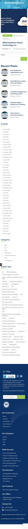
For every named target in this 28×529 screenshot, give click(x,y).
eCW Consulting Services (9, 463)
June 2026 (6, 134)
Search (3, 55)
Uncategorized (8, 260)
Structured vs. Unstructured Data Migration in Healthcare (18, 114)
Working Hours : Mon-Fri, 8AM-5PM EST (13, 519)
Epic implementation (7, 302)
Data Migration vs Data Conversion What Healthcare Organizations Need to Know (18, 82)
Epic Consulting (6, 297)
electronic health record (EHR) (9, 289)
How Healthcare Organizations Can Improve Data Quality (17, 71)
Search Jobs (6, 426)
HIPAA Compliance (20, 342)
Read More (5, 49)
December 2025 (7, 149)
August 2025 (6, 160)
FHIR (5, 250)
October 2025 (7, 155)
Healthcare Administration (8, 321)
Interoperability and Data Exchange (11, 347)
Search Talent (6, 424)
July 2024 (5, 193)
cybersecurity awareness (16, 281)
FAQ (4, 442)
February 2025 (7, 175)
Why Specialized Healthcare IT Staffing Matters (17, 103)
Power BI (13, 349)
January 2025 (6, 177)
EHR (13, 286)
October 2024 (7, 185)
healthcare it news (18, 336)
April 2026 (6, 139)
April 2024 (6, 200)
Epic (5, 248)
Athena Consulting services (10, 455)
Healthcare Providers (10, 255)
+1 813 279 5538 (8, 507)
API (3, 272)
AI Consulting (6, 481)
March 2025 (6, 172)
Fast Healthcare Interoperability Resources (12, 305)
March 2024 (6, 203)
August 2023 (6, 221)
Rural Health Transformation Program (11, 355)
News (5, 258)
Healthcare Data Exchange (8, 326)
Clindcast (4, 281)
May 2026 (5, 137)
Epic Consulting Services (9, 453)
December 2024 (7, 180)
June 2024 (6, 195)
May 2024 (5, 198)
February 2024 (7, 205)
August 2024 (6, 190)
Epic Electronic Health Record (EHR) (11, 299)
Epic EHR (15, 297)
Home (9, 7)
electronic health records (8, 291)
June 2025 (6, 165)
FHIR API (4, 318)
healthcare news (6, 339)
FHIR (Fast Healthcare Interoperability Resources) (11, 315)
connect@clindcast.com (11, 510)
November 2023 (7, 213)
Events (4, 439)
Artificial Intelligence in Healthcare (10, 274)
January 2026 (6, 147)
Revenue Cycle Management (9, 352)
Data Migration (15, 284)
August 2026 (6, 129)
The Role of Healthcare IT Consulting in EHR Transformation (18, 93)
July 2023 (5, 223)
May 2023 (5, 228)
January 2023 (6, 233)
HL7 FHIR (4, 344)
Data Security (5, 286)
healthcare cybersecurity (8, 323)
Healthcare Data (21, 323)
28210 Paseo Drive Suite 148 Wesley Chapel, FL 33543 (12, 498)
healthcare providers (18, 339)
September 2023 (7, 218)
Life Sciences (6, 421)
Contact (5, 437)
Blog (5, 245)
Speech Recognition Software (10, 490)
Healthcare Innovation (7, 328)
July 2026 (5, 132)
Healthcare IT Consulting (8, 334)
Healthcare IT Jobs (6, 336)
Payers (4, 416)
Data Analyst (5, 284)
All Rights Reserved (20, 514)
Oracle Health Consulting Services (12, 461)
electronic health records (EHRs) (10, 294)
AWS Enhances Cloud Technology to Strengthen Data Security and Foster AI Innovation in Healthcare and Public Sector (14, 43)
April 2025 (6, 170)
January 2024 (6, 208)
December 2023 (7, 210)
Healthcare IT (7, 35)
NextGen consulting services (10, 458)
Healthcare (11, 318)
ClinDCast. (12, 514)
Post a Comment (21, 49)
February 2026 (7, 144)
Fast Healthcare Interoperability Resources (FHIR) (12, 308)
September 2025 (7, 157)
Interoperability (13, 344)
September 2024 (7, 188)
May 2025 (5, 167)
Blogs (4, 444)
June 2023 (6, 226)
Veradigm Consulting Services (11, 466)
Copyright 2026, (5, 514)
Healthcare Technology (7, 342)
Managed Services (7, 478)
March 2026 (6, 142)
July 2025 (5, 162)
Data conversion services (9, 476)
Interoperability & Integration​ (10, 473)
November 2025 (7, 152)
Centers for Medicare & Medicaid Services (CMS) (12, 278)
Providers (5, 419)
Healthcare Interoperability (8, 331)
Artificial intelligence (11, 272)
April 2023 (6, 231)
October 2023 (7, 216)
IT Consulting (5, 349)
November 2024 (7, 183)
